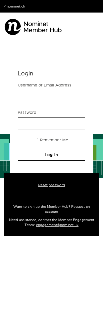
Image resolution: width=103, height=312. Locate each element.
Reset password (51, 185)
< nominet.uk (14, 6)
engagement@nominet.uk (57, 225)
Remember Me (53, 140)
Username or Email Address (44, 85)
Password (27, 112)
